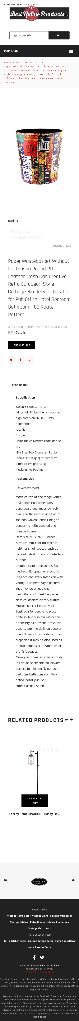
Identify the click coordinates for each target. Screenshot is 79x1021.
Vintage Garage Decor (40, 941)
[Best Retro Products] (39, 13)
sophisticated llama (48, 965)
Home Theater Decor (39, 947)
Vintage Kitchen (19, 922)
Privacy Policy (32, 972)
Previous (57, 246)
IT (27, 4)
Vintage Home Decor (18, 916)
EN (17, 4)
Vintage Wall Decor (61, 916)
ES (35, 4)
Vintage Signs (40, 916)
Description (20, 385)
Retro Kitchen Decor (14, 941)
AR (4, 4)
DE (24, 4)
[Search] (59, 35)
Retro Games (37, 922)
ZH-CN (9, 4)
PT (29, 4)
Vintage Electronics (39, 928)
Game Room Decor (65, 941)
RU (32, 4)
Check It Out (22, 345)
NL (14, 4)
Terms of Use (47, 972)
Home (7, 62)
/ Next (67, 246)
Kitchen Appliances (58, 922)
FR (21, 4)
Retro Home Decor (28, 62)
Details (21, 332)
